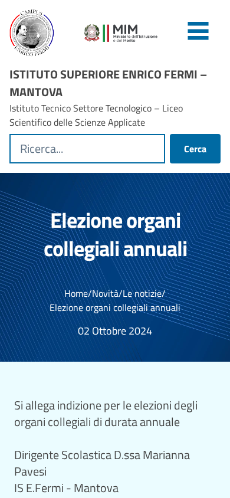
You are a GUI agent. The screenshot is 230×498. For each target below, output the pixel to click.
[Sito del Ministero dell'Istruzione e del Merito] (152, 33)
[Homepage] (39, 33)
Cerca (195, 149)
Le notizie (142, 293)
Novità (105, 293)
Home (76, 293)
